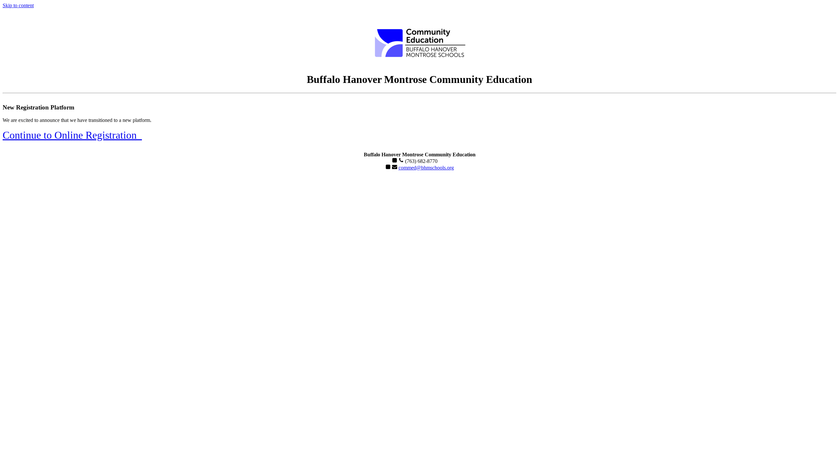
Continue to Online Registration (72, 135)
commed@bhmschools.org (426, 167)
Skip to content (18, 5)
